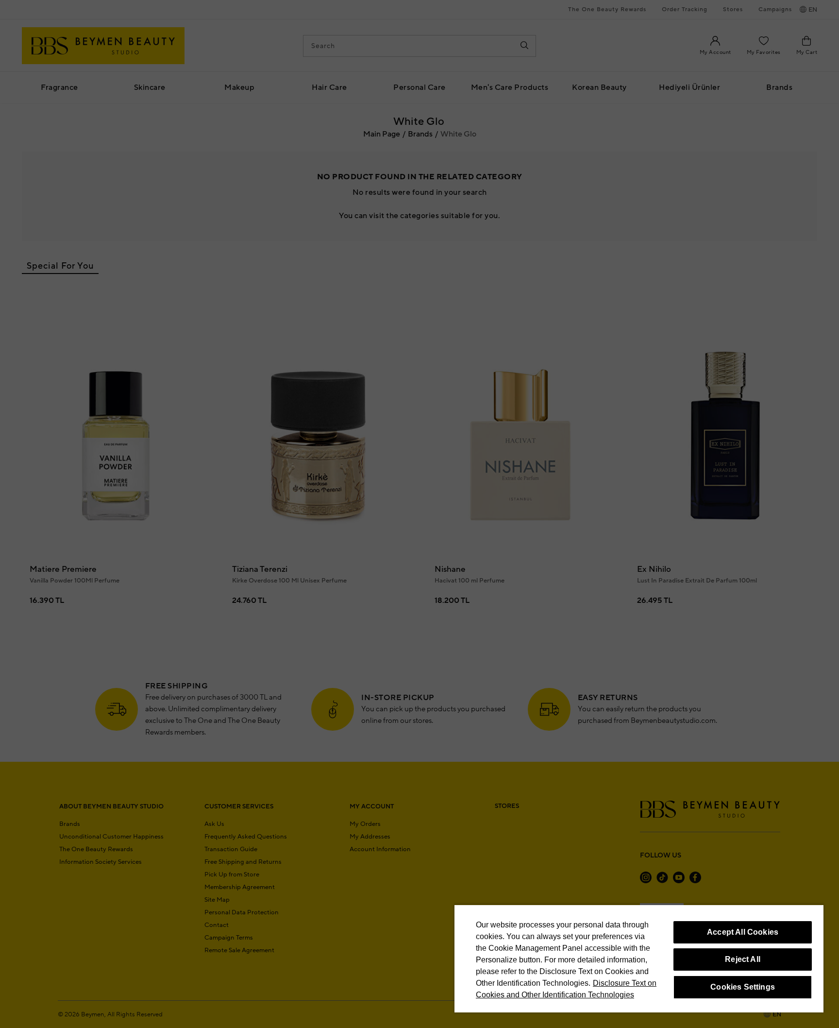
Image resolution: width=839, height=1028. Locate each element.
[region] (638, 958)
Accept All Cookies (742, 932)
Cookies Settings (742, 987)
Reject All (742, 959)
